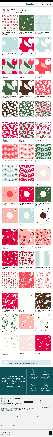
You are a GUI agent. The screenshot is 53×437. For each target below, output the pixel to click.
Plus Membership (16, 423)
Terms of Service (45, 416)
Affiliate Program (4, 421)
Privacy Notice (45, 418)
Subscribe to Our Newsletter (6, 423)
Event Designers (24, 421)
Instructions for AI (4, 427)
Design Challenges (36, 418)
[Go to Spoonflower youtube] (8, 432)
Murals (8, 4)
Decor (11, 4)
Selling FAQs (35, 425)
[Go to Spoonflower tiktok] (10, 432)
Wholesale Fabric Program (25, 423)
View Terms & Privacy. (13, 410)
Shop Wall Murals (16, 418)
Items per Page (8, 357)
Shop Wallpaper (10, 386)
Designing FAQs (35, 423)
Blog (2, 418)
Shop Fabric (17, 386)
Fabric (15, 4)
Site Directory (3, 425)
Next (33, 357)
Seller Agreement (35, 421)
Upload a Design (35, 416)
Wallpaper (3, 4)
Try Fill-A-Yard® (46, 362)
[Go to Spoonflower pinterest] (5, 432)
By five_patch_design (5, 34)
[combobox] (3, 357)
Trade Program (23, 416)
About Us (2, 416)
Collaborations (15, 425)
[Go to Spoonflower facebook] (3, 432)
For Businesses (20, 4)
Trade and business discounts (26, 1)
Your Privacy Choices (46, 421)
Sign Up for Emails (28, 401)
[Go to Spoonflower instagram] (1, 432)
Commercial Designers (25, 418)
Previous (21, 357)
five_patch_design (19, 12)
